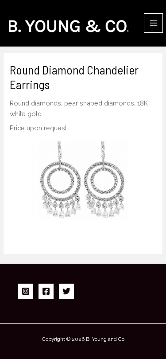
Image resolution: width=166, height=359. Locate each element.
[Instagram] (25, 291)
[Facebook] (46, 291)
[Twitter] (66, 291)
